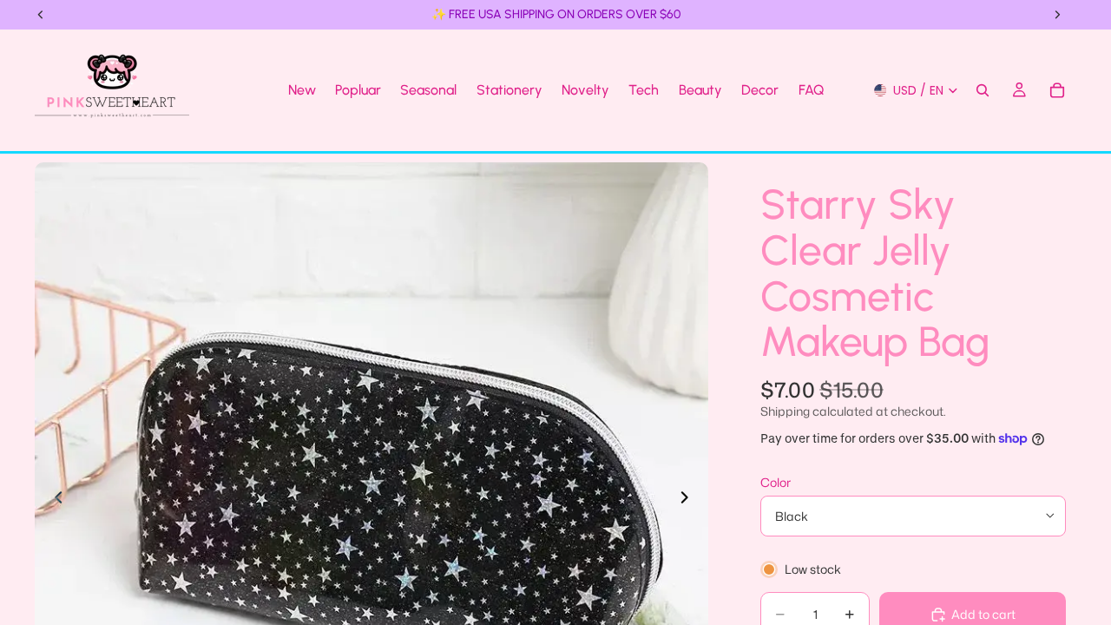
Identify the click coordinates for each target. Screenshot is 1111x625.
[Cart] (1057, 90)
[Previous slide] (54, 499)
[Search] (982, 90)
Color (775, 482)
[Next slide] (689, 499)
